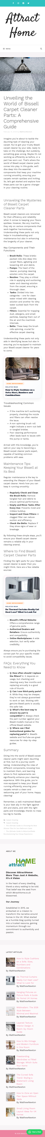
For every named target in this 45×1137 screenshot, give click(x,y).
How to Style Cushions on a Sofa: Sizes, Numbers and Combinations (19, 392)
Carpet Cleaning (12, 820)
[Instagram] (18, 3)
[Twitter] (28, 3)
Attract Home (23, 26)
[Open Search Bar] (41, 48)
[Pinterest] (23, 3)
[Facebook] (13, 3)
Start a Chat (36, 1132)
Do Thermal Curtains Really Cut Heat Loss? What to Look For (22, 610)
